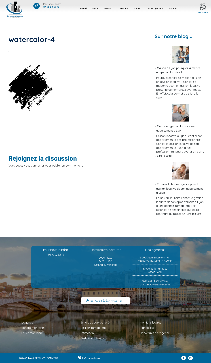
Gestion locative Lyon (94, 338)
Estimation (87, 333)
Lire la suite (164, 155)
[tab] (83, 8)
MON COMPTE (203, 12)
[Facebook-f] (183, 358)
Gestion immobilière (93, 328)
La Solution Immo (91, 358)
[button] (105, 300)
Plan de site (147, 328)
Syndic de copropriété (94, 322)
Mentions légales (150, 322)
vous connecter (34, 165)
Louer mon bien (31, 333)
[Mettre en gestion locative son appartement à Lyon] (179, 113)
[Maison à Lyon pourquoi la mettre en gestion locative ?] (179, 54)
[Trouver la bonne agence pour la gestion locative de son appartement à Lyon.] (179, 170)
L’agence (27, 322)
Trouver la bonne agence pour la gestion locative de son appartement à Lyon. (179, 188)
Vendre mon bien (32, 328)
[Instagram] (190, 358)
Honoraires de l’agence (155, 333)
